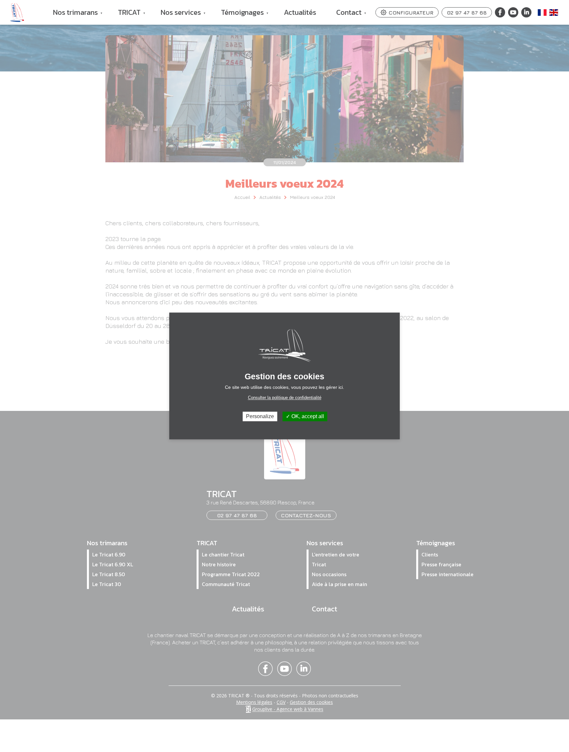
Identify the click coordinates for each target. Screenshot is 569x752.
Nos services (176, 16)
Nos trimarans (71, 16)
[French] (543, 12)
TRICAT (125, 16)
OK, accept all (307, 416)
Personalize (260, 416)
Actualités (300, 12)
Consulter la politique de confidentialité (284, 397)
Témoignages (238, 16)
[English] (554, 12)
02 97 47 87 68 (467, 12)
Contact (345, 16)
